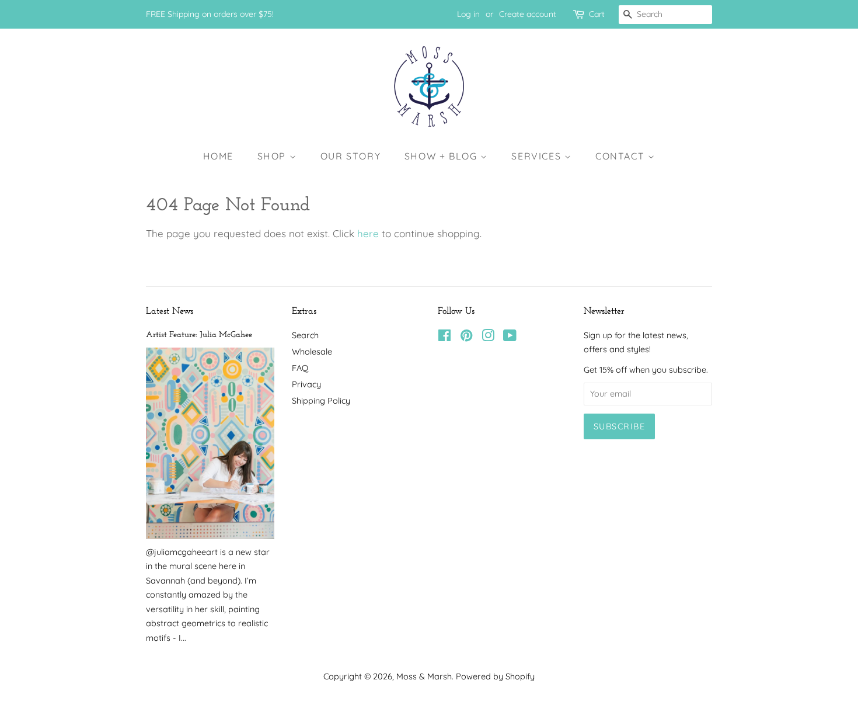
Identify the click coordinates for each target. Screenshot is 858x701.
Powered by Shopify (495, 676)
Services (537, 156)
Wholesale (312, 351)
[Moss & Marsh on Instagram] (488, 337)
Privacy (306, 384)
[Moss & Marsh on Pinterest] (466, 337)
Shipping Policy (321, 400)
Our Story (350, 156)
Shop (273, 156)
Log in (468, 14)
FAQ (300, 368)
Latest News (169, 311)
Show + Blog (442, 156)
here (368, 233)
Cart (597, 14)
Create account (527, 14)
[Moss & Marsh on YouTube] (510, 337)
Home (218, 156)
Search (305, 335)
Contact (621, 156)
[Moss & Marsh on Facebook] (444, 337)
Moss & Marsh (424, 676)
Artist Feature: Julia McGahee (199, 335)
